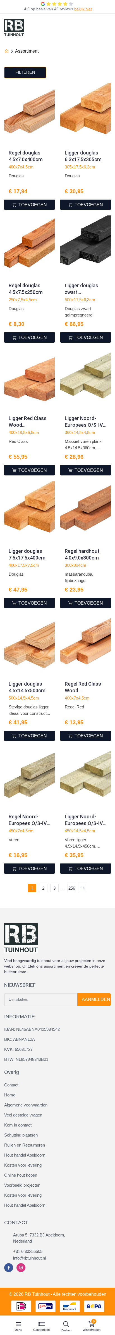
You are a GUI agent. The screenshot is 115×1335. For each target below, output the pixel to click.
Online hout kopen (20, 1175)
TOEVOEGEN (32, 204)
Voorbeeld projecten (22, 1185)
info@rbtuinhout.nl (29, 1258)
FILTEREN (25, 72)
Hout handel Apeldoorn (24, 1155)
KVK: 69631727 (18, 1049)
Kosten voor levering (23, 1165)
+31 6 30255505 (27, 1251)
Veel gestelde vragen (23, 1115)
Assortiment (27, 51)
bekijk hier (83, 9)
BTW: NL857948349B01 (26, 1059)
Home (9, 1095)
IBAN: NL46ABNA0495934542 (32, 1029)
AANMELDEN (96, 999)
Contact (11, 1085)
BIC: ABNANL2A (19, 1039)
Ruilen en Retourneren (24, 1145)
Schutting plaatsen (21, 1135)
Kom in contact (18, 1125)
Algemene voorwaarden (25, 1105)
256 (71, 888)
